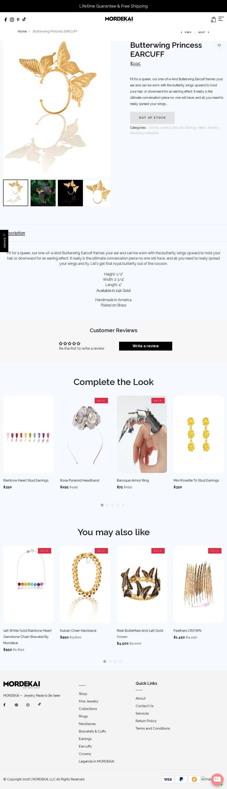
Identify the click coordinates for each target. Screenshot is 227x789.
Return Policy (146, 721)
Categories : (138, 127)
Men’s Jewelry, (208, 127)
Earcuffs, (178, 127)
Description (14, 233)
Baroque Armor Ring (133, 480)
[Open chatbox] (217, 780)
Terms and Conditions (153, 728)
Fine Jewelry (88, 701)
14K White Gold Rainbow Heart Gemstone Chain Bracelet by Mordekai (27, 637)
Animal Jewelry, (160, 127)
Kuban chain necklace (78, 631)
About (140, 698)
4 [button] (118, 505)
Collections (88, 709)
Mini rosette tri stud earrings (196, 480)
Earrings (85, 739)
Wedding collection (144, 133)
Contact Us (144, 706)
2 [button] (107, 505)
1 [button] (102, 505)
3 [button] (113, 505)
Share (4, 242)
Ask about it (208, 762)
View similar (183, 762)
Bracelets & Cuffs (92, 731)
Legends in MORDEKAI (96, 761)
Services (142, 713)
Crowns (85, 754)
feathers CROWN (187, 631)
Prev (188, 32)
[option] (56, 109)
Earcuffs (85, 746)
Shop (83, 694)
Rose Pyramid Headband (79, 480)
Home (22, 31)
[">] (42, 707)
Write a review (146, 346)
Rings (83, 716)
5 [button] (123, 505)
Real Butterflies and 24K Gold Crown (140, 634)
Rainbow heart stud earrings (25, 480)
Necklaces (87, 724)
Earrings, (191, 127)
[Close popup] (219, 733)
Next (201, 32)
